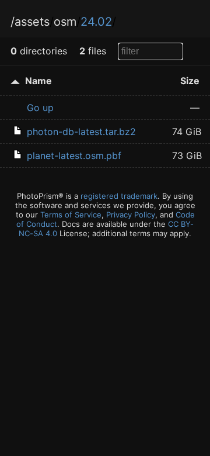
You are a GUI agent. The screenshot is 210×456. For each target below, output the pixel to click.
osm (65, 22)
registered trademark (119, 196)
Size (190, 81)
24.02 (96, 22)
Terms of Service (71, 214)
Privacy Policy (130, 214)
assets (32, 22)
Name (38, 81)
